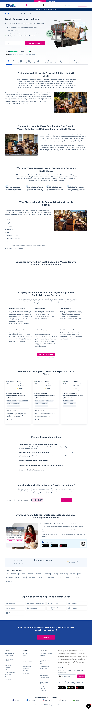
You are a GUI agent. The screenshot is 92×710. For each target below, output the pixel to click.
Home (8, 62)
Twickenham (32, 577)
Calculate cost (66, 500)
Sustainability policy (27, 666)
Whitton (60, 577)
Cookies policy (26, 673)
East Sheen (22, 573)
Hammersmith (9, 577)
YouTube (73, 682)
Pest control (43, 673)
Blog (6, 676)
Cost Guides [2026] (9, 653)
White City (41, 577)
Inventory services (44, 670)
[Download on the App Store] (45, 545)
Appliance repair (44, 675)
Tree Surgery (75, 608)
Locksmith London (44, 677)
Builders (42, 663)
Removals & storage (44, 666)
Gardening (12, 608)
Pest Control (54, 603)
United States (48, 700)
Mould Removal (43, 690)
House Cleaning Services (37, 603)
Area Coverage (8, 679)
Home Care (42, 688)
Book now (46, 637)
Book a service (82, 5)
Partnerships (8, 674)
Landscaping (33, 608)
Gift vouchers (8, 665)
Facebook (59, 682)
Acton (17, 577)
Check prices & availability (46, 354)
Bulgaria (77, 700)
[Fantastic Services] (10, 5)
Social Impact (8, 667)
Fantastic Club (31, 5)
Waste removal (43, 668)
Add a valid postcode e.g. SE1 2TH (13, 50)
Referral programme (9, 669)
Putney (80, 573)
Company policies (27, 664)
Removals (74, 603)
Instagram (78, 682)
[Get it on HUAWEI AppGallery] (63, 545)
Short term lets (48, 62)
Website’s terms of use (28, 670)
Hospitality (29, 62)
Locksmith (12, 603)
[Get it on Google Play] (54, 545)
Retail (14, 62)
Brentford (38, 573)
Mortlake (13, 573)
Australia (17, 700)
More (50, 5)
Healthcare (21, 62)
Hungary (64, 700)
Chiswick (30, 573)
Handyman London (44, 680)
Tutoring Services (44, 686)
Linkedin (82, 682)
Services (22, 5)
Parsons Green (51, 577)
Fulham (68, 577)
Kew (7, 573)
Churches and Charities (75, 62)
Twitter (64, 682)
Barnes (55, 573)
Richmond (47, 573)
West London (63, 573)
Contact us (25, 657)
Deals (46, 5)
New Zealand (32, 700)
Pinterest (68, 682)
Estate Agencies (38, 62)
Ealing (24, 577)
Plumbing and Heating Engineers (57, 608)
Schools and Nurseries (60, 62)
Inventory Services (14, 613)
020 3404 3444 (19, 563)
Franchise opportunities (10, 672)
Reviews (25, 655)
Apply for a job (38, 5)
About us (25, 653)
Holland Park (9, 581)
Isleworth (72, 573)
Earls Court (76, 577)
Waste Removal (8, 13)
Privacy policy (26, 668)
